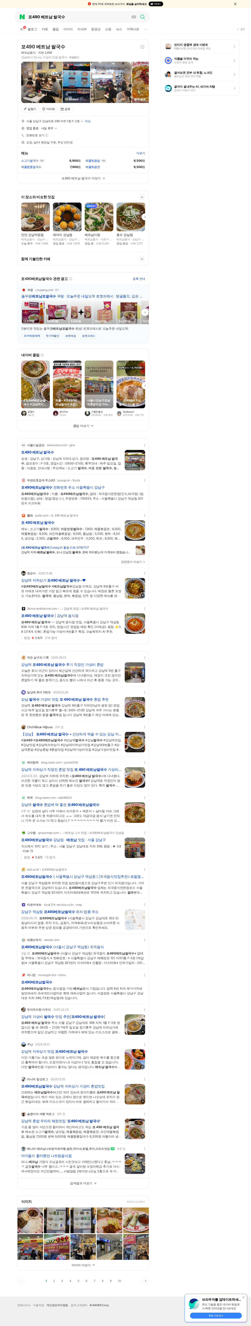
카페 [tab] (45, 29)
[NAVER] (22, 17)
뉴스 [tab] (119, 29)
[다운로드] (156, 4)
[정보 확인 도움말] (42, 355)
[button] (235, 3)
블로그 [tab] (32, 29)
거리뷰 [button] (50, 109)
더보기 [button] (140, 153)
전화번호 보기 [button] (36, 135)
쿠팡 (30, 290)
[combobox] (76, 17)
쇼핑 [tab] (108, 29)
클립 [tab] (56, 29)
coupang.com (44, 290)
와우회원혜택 (32, 335)
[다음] (145, 385)
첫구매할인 (52, 335)
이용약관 (38, 1305)
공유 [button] (242, 29)
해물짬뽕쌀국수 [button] (31, 167)
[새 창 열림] (35, 384)
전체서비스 (24, 1305)
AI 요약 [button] (72, 57)
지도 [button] (88, 121)
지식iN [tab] (81, 29)
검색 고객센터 (79, 1305)
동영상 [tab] (95, 29)
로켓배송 (70, 335)
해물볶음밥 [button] (92, 160)
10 (120, 1282)
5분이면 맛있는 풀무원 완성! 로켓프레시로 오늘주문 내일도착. (75, 328)
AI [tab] (22, 28)
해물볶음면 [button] (92, 167)
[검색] (142, 17)
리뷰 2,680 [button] (45, 52)
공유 (67, 109)
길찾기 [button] (32, 109)
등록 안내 (139, 279)
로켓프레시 (88, 335)
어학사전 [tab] (133, 29)
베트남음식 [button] (28, 52)
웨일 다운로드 (216, 1315)
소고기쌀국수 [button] (29, 160)
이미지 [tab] (68, 29)
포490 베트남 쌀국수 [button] (43, 47)
